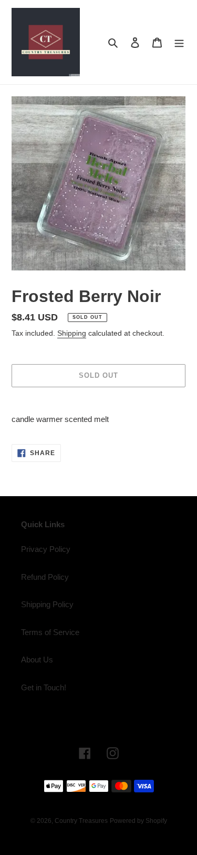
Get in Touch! (43, 687)
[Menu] (179, 42)
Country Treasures (81, 820)
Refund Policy (45, 576)
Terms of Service (50, 632)
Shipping (71, 333)
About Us (37, 659)
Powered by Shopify (138, 820)
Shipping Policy (47, 604)
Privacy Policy (45, 549)
